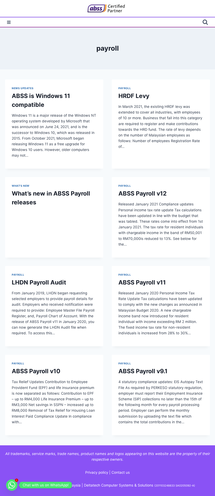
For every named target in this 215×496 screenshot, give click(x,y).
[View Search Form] (205, 22)
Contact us (120, 472)
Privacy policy (96, 472)
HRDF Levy (133, 95)
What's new (20, 185)
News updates (22, 88)
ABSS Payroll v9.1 (143, 371)
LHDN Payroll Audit (39, 282)
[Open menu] (9, 22)
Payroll (124, 88)
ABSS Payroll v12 (142, 193)
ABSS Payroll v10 (36, 371)
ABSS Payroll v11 (142, 282)
